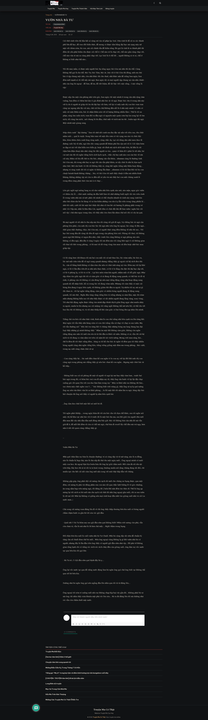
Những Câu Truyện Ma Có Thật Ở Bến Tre (62, 700)
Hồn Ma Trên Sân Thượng (56, 694)
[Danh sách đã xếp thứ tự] (85, 624)
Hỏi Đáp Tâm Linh (96, 8)
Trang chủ (49, 15)
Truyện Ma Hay (63, 8)
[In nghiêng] (76, 624)
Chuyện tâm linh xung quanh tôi (58, 662)
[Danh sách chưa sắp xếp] (88, 624)
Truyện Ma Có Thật (104, 709)
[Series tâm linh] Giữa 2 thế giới (58, 657)
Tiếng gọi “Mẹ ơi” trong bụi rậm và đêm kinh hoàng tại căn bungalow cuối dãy (77, 673)
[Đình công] (82, 624)
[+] (103, 624)
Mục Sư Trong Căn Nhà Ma (56, 689)
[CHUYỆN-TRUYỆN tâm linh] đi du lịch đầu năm (65, 678)
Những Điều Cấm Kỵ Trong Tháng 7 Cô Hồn (63, 668)
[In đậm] (73, 624)
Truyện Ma (51, 8)
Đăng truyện (110, 8)
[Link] (97, 624)
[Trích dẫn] (91, 624)
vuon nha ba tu (58, 31)
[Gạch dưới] (79, 624)
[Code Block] (94, 624)
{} (100, 624)
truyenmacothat (59, 24)
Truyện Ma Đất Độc (53, 652)
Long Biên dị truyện (53, 684)
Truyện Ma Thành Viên (79, 8)
